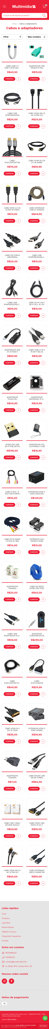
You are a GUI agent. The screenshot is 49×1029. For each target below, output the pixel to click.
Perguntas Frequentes (11, 936)
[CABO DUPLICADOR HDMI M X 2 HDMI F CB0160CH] (43, 694)
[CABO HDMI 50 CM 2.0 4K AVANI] (43, 174)
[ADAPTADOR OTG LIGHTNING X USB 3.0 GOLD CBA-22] (43, 458)
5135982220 (10, 957)
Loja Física (6, 923)
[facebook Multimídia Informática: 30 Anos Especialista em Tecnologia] (11, 981)
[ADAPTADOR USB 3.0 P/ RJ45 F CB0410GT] (18, 363)
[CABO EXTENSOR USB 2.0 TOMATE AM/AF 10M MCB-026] (43, 221)
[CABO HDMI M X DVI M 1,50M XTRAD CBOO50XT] (18, 741)
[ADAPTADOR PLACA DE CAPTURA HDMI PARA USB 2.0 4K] (18, 410)
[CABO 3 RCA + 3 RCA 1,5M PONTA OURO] (18, 505)
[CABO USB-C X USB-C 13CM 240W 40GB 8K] (18, 79)
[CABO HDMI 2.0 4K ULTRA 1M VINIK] (18, 221)
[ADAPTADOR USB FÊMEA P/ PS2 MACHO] (43, 79)
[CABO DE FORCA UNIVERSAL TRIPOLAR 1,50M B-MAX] (18, 268)
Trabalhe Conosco (9, 932)
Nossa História (8, 927)
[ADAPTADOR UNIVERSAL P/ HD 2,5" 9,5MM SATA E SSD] (43, 410)
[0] (44, 7)
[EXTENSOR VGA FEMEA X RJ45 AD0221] (43, 552)
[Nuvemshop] (9, 1020)
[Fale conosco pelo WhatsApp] (45, 1018)
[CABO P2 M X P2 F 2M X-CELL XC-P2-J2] (43, 316)
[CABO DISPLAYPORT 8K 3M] (18, 174)
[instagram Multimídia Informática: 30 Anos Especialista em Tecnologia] (4, 981)
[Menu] (4, 6)
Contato (5, 941)
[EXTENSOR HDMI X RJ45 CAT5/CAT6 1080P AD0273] (43, 505)
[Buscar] (44, 15)
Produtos (6, 918)
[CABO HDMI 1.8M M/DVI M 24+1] (43, 836)
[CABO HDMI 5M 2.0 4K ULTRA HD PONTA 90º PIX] (18, 883)
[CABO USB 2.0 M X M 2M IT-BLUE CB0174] (43, 363)
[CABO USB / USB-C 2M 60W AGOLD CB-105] (18, 836)
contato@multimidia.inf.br (16, 962)
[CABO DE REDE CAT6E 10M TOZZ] (43, 599)
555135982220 (11, 953)
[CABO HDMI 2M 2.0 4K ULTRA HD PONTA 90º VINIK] (43, 126)
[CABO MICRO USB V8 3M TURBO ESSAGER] (43, 789)
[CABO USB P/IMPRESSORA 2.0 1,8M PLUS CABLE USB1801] (43, 268)
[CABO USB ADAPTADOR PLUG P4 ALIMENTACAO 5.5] (18, 647)
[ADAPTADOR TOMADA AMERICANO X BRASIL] (18, 789)
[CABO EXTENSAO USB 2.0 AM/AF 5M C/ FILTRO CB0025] (43, 883)
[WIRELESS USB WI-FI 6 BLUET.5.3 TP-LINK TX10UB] (18, 458)
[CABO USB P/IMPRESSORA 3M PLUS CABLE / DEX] (18, 126)
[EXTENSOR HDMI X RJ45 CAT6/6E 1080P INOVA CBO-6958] (43, 741)
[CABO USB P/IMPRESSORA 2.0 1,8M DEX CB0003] (18, 316)
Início (14, 24)
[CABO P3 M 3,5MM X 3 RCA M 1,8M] (18, 552)
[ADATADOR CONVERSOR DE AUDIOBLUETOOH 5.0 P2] (43, 647)
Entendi (43, 1026)
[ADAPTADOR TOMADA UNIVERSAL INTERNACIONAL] (18, 599)
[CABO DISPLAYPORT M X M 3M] (18, 694)
